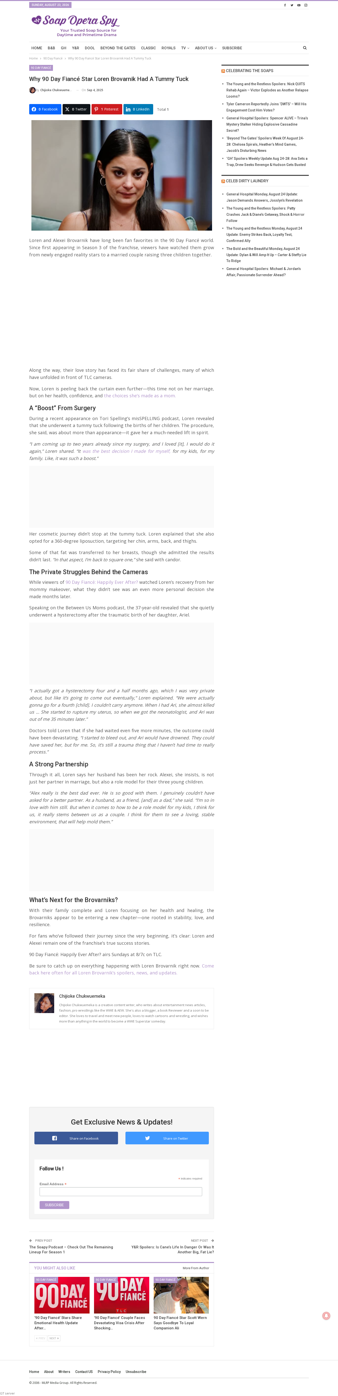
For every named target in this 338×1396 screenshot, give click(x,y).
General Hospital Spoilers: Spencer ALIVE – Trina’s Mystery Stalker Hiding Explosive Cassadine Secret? (267, 124)
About (48, 1372)
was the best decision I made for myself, (125, 451)
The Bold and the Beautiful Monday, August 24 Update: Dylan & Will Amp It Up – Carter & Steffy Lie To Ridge (266, 255)
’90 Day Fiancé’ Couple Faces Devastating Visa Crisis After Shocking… (119, 1322)
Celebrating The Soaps (249, 70)
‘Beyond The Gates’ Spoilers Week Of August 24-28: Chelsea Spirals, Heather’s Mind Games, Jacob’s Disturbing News (265, 144)
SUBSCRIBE (232, 48)
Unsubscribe (136, 1372)
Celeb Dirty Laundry (247, 181)
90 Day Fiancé (41, 68)
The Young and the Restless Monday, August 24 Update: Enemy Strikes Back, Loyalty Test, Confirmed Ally (264, 234)
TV (183, 48)
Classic (148, 48)
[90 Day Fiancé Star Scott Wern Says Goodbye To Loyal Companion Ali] (181, 1295)
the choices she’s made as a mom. (139, 396)
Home (34, 1372)
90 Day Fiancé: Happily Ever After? (101, 582)
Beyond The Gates (117, 48)
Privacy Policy (109, 1372)
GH (63, 48)
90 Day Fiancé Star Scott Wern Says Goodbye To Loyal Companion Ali (180, 1322)
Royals (168, 48)
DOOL (90, 48)
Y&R (75, 48)
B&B (51, 48)
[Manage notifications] (326, 1316)
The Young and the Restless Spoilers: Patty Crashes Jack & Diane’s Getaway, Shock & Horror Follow (265, 214)
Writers (64, 1372)
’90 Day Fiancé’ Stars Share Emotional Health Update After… (58, 1322)
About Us (204, 48)
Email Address (53, 1184)
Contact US (84, 1372)
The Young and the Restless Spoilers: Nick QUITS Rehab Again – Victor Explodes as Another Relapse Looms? (267, 90)
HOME (36, 48)
